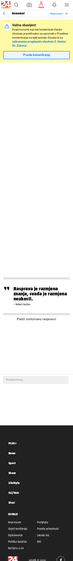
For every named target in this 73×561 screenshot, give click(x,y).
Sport (12, 463)
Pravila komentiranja (36, 55)
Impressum (14, 522)
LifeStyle (14, 482)
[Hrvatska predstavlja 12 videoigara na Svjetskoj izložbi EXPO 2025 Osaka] (3, 13)
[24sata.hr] (5, 4)
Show (12, 473)
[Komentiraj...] (35, 380)
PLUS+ (13, 443)
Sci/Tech (14, 492)
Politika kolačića (17, 541)
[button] (16, 5)
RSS (39, 541)
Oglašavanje (15, 535)
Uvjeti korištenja (17, 528)
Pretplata (42, 522)
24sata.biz (43, 535)
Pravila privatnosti (48, 528)
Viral (12, 502)
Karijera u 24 (16, 548)
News (12, 453)
